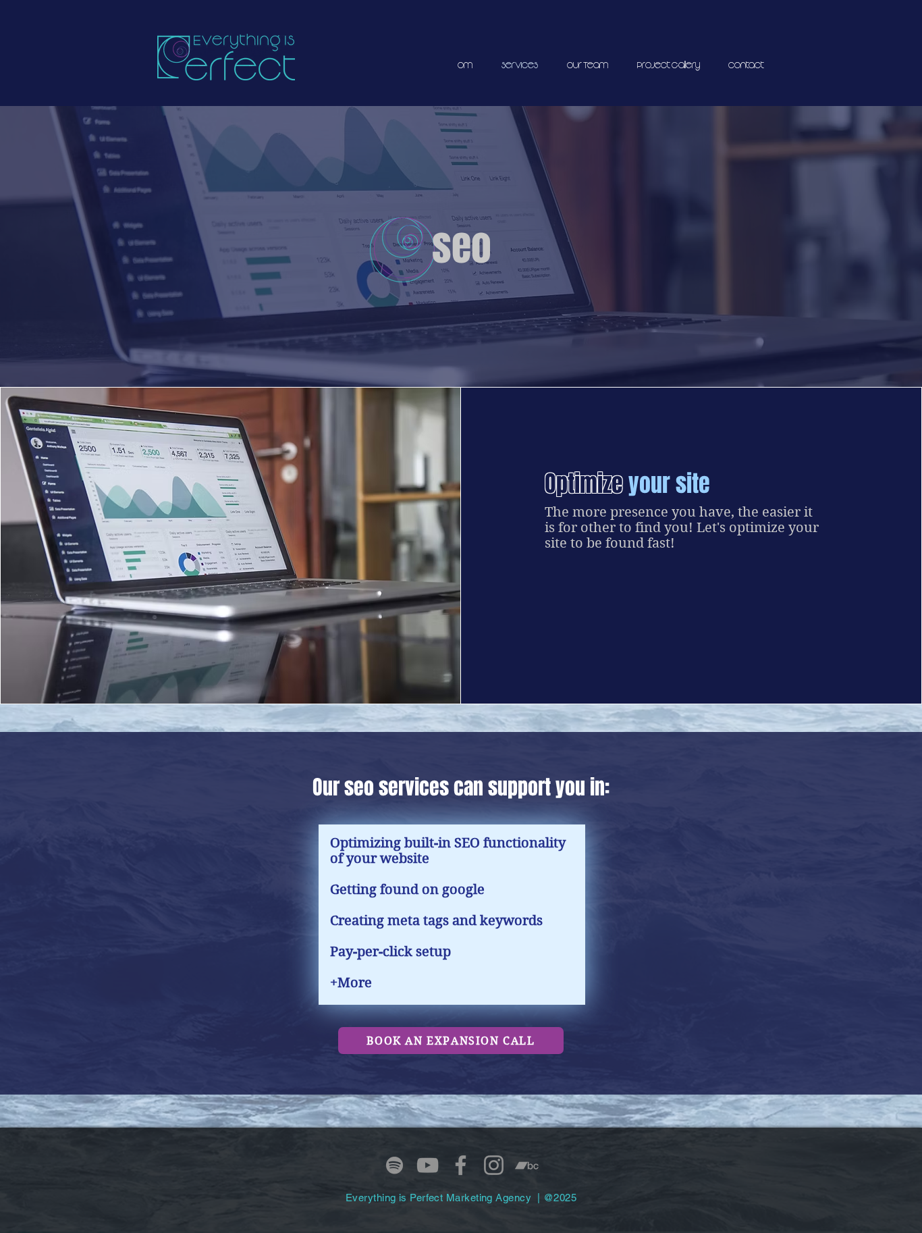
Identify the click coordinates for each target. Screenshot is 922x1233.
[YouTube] (427, 1165)
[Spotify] (394, 1165)
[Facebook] (461, 1165)
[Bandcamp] (527, 1165)
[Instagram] (494, 1165)
